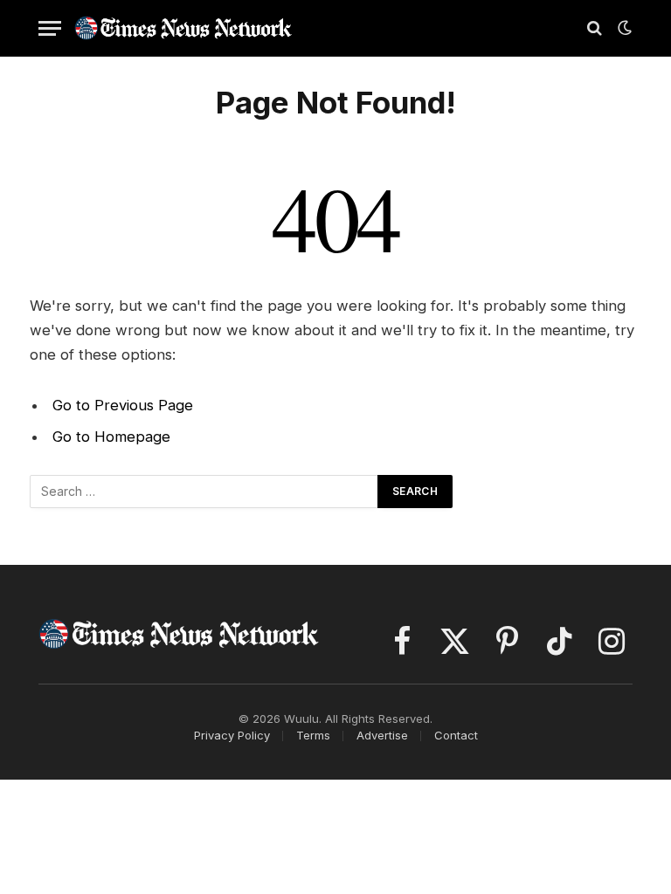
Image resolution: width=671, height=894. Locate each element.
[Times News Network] (183, 27)
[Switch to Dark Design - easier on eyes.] (623, 28)
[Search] (594, 28)
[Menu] (49, 28)
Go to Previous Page (122, 405)
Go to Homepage (111, 436)
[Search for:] (204, 491)
